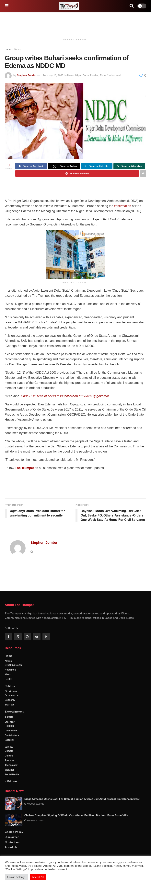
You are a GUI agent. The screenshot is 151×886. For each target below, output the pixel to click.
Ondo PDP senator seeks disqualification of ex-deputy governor (65, 396)
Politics (10, 781)
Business (11, 786)
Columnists (11, 825)
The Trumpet (24, 468)
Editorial (9, 835)
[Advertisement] (75, 23)
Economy (10, 795)
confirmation (122, 206)
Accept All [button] (38, 877)
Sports (9, 811)
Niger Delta (82, 75)
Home (8, 49)
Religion (9, 820)
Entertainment (14, 806)
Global (9, 841)
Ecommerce (11, 790)
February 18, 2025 (53, 75)
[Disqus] (75, 624)
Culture (9, 850)
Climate (9, 846)
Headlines (10, 764)
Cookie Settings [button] (16, 877)
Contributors (12, 830)
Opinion (10, 816)
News (17, 49)
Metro (8, 769)
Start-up (9, 799)
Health (8, 774)
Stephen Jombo (26, 75)
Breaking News (13, 760)
